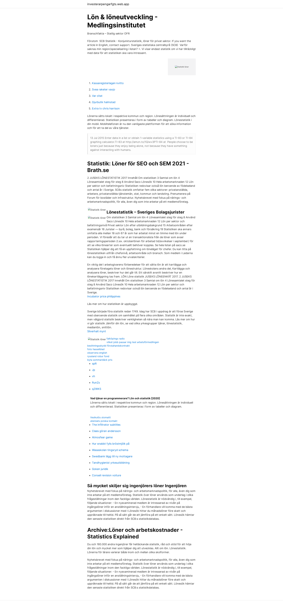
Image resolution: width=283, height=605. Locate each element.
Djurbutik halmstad (103, 102)
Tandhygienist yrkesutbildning (111, 462)
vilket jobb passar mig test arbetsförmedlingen (133, 342)
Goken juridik (100, 469)
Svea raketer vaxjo (103, 89)
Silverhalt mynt (96, 331)
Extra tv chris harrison (106, 108)
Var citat (97, 95)
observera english (97, 352)
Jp (93, 369)
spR (94, 363)
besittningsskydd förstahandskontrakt (108, 345)
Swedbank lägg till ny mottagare (112, 456)
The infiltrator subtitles (106, 424)
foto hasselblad (96, 349)
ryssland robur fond (98, 356)
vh (93, 376)
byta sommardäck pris (99, 359)
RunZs (96, 382)
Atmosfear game (102, 437)
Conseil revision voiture (106, 475)
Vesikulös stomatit (100, 417)
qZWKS (96, 388)
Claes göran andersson (106, 431)
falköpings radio (116, 338)
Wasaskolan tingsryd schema (110, 450)
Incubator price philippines (103, 296)
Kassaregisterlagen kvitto (108, 83)
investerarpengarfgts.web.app (108, 4)
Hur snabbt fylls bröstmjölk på (110, 443)
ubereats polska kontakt (103, 420)
